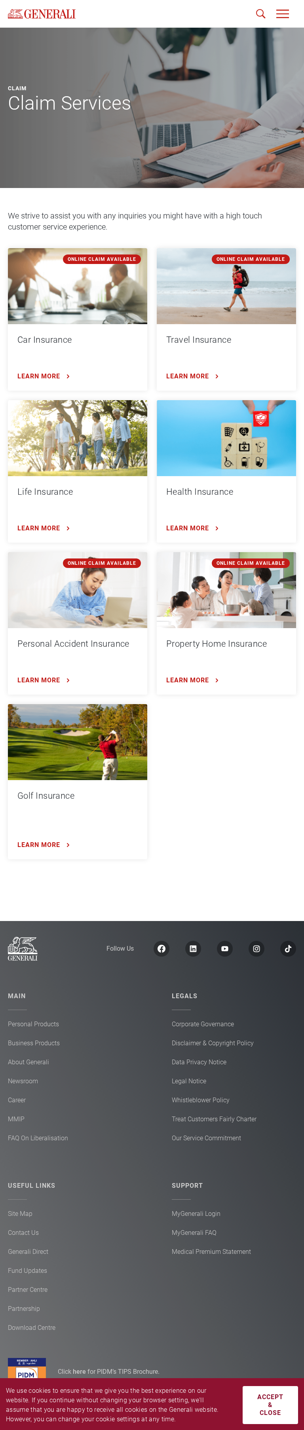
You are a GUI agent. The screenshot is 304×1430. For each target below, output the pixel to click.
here (80, 1371)
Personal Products (33, 1024)
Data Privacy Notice (199, 1062)
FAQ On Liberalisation (38, 1138)
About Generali (28, 1062)
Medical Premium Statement (211, 1251)
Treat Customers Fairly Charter (214, 1119)
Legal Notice (189, 1081)
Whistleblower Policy (201, 1100)
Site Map (20, 1213)
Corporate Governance (203, 1024)
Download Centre (31, 1327)
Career (17, 1100)
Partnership (24, 1308)
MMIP (16, 1119)
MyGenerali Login (196, 1213)
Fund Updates (27, 1270)
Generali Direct (28, 1251)
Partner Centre (28, 1289)
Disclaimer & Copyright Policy (213, 1043)
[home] (42, 14)
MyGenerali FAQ (194, 1232)
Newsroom (23, 1081)
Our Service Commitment (206, 1138)
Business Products (34, 1043)
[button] (282, 13)
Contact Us (23, 1232)
